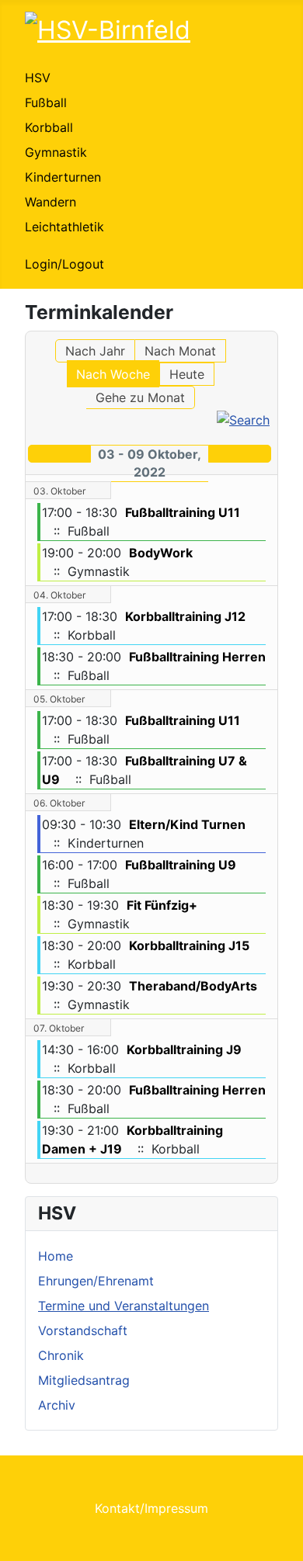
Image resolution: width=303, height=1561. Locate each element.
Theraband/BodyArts (193, 986)
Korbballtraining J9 (184, 1049)
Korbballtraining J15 (189, 945)
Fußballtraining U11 (182, 512)
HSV (37, 77)
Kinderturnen (63, 177)
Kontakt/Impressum (151, 1508)
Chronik (61, 1355)
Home (55, 1256)
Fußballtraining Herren (197, 656)
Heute (186, 374)
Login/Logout (64, 264)
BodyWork (161, 552)
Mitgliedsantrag (84, 1380)
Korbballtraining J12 (185, 616)
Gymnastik (56, 152)
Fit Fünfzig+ (162, 905)
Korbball (49, 127)
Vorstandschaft (82, 1330)
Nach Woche (113, 374)
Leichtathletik (64, 226)
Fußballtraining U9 (180, 864)
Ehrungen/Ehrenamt (96, 1281)
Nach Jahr (95, 351)
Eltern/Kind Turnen (187, 824)
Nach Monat (180, 351)
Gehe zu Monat (140, 397)
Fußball (46, 102)
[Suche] (243, 418)
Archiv (56, 1405)
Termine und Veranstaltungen (123, 1305)
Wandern (50, 202)
